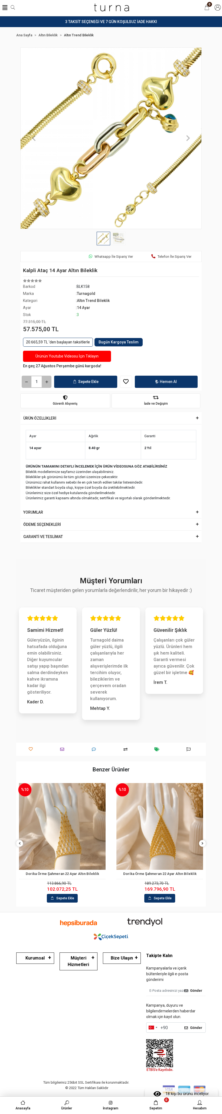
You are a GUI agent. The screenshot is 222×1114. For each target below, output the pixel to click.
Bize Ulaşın (122, 958)
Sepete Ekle (88, 381)
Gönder (196, 991)
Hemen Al (168, 381)
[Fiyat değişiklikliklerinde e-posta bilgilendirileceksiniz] (158, 749)
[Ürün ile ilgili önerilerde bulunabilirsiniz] (190, 749)
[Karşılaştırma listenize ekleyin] (127, 749)
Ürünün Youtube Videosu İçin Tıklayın (67, 356)
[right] (202, 844)
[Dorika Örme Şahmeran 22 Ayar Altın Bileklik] (62, 826)
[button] (34, 138)
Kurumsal (35, 958)
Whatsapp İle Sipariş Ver (113, 257)
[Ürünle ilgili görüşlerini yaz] (95, 749)
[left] (19, 844)
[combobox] (152, 1027)
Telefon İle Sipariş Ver (174, 257)
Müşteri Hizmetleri (78, 961)
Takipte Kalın (159, 955)
